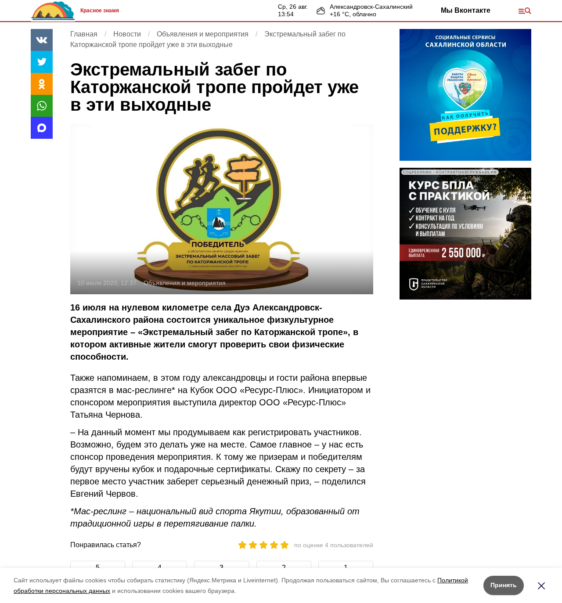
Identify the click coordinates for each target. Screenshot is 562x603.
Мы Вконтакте (465, 10)
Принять (503, 585)
